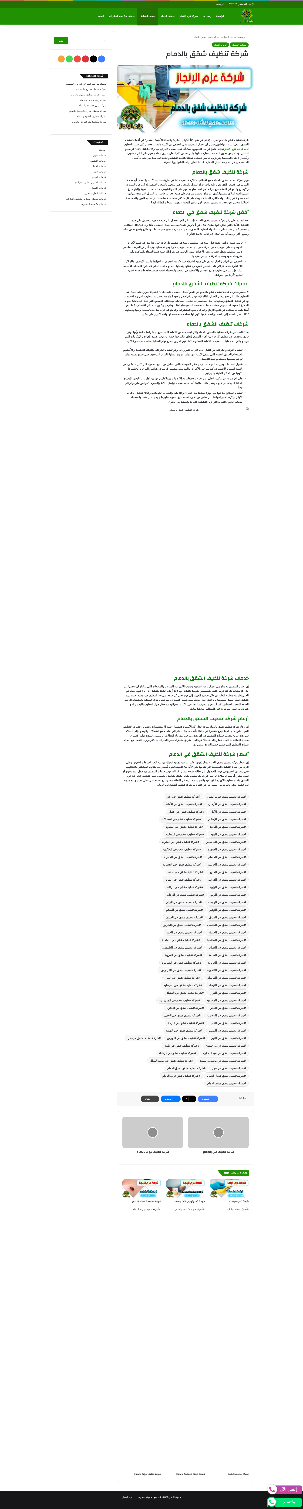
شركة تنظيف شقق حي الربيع (227, 894)
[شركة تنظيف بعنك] (229, 1188)
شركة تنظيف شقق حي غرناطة (176, 1053)
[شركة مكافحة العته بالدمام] (141, 1188)
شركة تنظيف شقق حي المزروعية (178, 1000)
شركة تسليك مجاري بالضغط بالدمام (87, 111)
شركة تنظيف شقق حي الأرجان (226, 804)
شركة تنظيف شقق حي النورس (185, 1038)
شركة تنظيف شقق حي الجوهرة (226, 849)
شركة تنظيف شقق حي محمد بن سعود (222, 1060)
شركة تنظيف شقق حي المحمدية (225, 1000)
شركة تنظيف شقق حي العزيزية (226, 962)
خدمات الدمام (168, 16)
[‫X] (93, 58)
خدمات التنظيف (148, 16)
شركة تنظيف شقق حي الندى (227, 1023)
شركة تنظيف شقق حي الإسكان (226, 819)
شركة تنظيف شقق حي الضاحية (180, 940)
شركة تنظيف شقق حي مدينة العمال (171, 1060)
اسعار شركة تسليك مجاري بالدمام (88, 94)
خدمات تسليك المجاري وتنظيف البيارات (86, 198)
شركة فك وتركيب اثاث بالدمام (189, 1201)
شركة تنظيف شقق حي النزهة (185, 1023)
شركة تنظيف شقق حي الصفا (183, 932)
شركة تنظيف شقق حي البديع (227, 834)
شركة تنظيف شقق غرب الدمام (180, 1075)
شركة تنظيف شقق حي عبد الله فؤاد (223, 1053)
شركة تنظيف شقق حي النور (227, 1038)
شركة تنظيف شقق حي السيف (183, 917)
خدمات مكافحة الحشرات (122, 16)
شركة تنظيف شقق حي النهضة (183, 1030)
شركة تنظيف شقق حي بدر (143, 1038)
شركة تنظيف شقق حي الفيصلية (182, 985)
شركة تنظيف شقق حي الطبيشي (181, 947)
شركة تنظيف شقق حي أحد (183, 796)
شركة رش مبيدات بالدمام (93, 100)
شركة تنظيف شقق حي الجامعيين (225, 842)
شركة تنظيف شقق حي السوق (226, 917)
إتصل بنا (207, 16)
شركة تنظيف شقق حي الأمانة (183, 804)
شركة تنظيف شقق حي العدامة (226, 955)
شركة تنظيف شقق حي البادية (227, 826)
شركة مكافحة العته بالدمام (146, 1201)
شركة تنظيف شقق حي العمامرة (180, 962)
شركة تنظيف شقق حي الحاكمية (180, 849)
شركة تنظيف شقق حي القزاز (227, 992)
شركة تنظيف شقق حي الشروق (181, 925)
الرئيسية (220, 4)
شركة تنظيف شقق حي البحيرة (184, 826)
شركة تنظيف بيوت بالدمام (147, 1474)
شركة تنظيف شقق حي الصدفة (226, 932)
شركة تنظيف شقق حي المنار (227, 1008)
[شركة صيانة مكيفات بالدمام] (185, 1339)
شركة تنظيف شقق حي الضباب (226, 947)
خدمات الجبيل (99, 166)
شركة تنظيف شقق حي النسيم (226, 1030)
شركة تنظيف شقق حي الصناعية (225, 940)
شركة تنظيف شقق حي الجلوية (179, 842)
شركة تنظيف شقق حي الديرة (183, 879)
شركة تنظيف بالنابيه (238, 1474)
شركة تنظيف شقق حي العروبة (182, 955)
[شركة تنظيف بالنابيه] (229, 1339)
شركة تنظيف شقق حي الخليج (227, 872)
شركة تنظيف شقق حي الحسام (226, 857)
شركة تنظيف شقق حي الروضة (226, 902)
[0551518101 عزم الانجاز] (247, 16)
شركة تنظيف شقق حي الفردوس (180, 970)
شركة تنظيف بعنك (239, 1201)
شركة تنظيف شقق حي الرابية (227, 887)
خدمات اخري (99, 155)
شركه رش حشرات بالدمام (92, 105)
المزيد (101, 16)
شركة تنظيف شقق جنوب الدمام (225, 796)
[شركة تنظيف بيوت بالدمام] (141, 1339)
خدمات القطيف (98, 188)
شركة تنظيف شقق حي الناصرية (225, 1015)
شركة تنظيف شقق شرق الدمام (185, 1068)
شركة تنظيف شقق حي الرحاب (184, 894)
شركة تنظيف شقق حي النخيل (181, 1015)
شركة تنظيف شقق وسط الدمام (225, 1083)
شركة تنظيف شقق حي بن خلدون (225, 1045)
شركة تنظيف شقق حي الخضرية (181, 864)
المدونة (102, 149)
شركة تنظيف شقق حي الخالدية (226, 864)
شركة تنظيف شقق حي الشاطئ (225, 925)
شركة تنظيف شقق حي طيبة (180, 1045)
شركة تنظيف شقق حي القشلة (184, 992)
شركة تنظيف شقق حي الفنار (182, 977)
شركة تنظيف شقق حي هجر (228, 1068)
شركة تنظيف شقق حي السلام (183, 909)
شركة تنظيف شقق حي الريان (183, 902)
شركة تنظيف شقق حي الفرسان (225, 977)
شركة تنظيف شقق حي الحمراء (182, 857)
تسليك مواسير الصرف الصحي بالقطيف (86, 83)
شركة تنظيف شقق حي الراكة (184, 887)
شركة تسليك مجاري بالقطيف (91, 89)
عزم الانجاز (127, 1497)
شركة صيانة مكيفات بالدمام (190, 1474)
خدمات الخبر (99, 171)
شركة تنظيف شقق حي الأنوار (186, 811)
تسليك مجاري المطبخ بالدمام (91, 116)
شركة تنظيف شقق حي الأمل (227, 811)
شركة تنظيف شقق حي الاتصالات (180, 819)
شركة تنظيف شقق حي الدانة (185, 872)
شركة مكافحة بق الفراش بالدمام (89, 121)
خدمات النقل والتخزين (94, 193)
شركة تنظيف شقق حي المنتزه (184, 1008)
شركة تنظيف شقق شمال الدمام (225, 1075)
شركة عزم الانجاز (189, 16)
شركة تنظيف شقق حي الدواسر (226, 879)
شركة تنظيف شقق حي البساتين (184, 834)
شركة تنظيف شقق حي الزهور (226, 909)
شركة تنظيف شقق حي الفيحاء (226, 985)
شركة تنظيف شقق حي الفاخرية (225, 970)
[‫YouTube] (77, 58)
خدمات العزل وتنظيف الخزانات (90, 182)
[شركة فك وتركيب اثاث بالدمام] (185, 1188)
